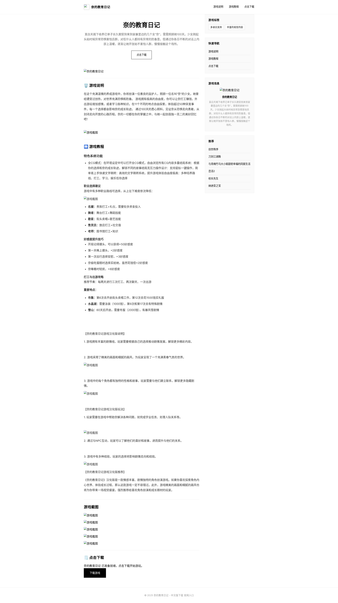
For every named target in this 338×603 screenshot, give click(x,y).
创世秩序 (213, 149)
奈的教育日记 (100, 7)
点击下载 (249, 6)
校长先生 (213, 178)
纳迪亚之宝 (214, 185)
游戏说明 (218, 6)
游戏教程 (234, 6)
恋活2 (211, 171)
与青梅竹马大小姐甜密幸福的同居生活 (229, 163)
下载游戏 (95, 573)
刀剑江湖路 (214, 156)
